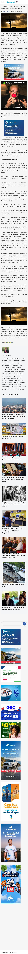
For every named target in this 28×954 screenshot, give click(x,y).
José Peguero (6, 11)
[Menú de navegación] (2, 2)
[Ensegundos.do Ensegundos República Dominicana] (12, 2)
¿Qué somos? (13, 952)
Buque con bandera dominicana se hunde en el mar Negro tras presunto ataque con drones (13, 416)
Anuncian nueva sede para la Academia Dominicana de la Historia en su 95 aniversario (13, 555)
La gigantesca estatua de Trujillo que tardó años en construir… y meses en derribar (14, 504)
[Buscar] (24, 624)
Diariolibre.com (9, 342)
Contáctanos (4, 952)
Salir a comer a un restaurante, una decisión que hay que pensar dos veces (13, 479)
